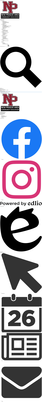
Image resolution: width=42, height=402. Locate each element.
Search (1, 46)
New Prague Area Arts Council (6, 22)
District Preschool (4, 25)
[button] (2, 35)
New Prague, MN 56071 (3, 112)
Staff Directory (4, 43)
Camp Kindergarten (5, 36)
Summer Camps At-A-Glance (5, 40)
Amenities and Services (5, 33)
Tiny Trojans (4, 29)
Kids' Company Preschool (5, 30)
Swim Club (4, 34)
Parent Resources (4, 28)
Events (3, 41)
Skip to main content (2, 0)
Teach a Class (4, 23)
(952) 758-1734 (3, 113)
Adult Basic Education (5, 38)
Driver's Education (4, 37)
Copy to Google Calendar (2, 91)
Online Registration (4, 21)
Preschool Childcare (5, 27)
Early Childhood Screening (5, 26)
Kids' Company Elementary (5, 31)
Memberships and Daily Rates (6, 32)
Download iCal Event (8, 91)
